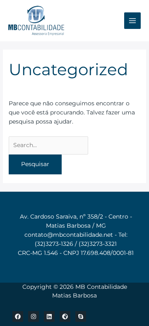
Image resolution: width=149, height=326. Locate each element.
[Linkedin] (49, 316)
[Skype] (80, 316)
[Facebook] (17, 316)
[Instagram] (33, 316)
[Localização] (65, 316)
